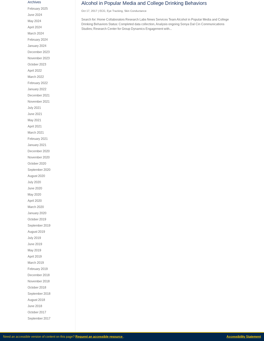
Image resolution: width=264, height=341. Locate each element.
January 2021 (37, 145)
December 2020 (39, 151)
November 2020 (39, 157)
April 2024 (35, 27)
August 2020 (36, 176)
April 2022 (35, 70)
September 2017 (39, 318)
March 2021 (36, 132)
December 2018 (39, 275)
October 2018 (37, 287)
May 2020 (34, 194)
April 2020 (35, 200)
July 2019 (34, 238)
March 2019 (36, 262)
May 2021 (34, 120)
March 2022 (36, 76)
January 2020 (37, 213)
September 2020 (39, 169)
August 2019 (36, 231)
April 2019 (35, 256)
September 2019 (39, 225)
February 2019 (38, 269)
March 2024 (36, 33)
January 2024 (37, 45)
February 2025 (38, 8)
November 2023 (39, 58)
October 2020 (37, 163)
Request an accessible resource (99, 336)
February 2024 (38, 39)
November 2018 (39, 281)
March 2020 (36, 207)
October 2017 (37, 312)
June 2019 (35, 244)
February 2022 (38, 83)
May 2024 (34, 21)
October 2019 (37, 219)
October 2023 (37, 64)
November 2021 (39, 101)
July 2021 (34, 107)
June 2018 (35, 306)
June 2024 (35, 14)
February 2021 (38, 138)
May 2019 (34, 250)
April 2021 (35, 126)
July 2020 (34, 182)
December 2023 (39, 52)
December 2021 (39, 95)
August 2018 (36, 299)
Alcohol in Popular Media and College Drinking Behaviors (144, 3)
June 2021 (35, 114)
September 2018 (39, 293)
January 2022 (37, 89)
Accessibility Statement (244, 336)
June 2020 (35, 188)
